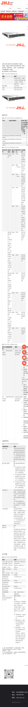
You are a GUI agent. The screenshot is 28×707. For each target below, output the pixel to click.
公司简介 (19, 8)
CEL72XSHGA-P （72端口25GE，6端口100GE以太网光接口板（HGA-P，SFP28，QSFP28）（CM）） (13, 649)
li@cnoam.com (20, 697)
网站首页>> (8, 11)
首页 (10, 8)
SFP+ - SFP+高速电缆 (25, 386)
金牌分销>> (14, 11)
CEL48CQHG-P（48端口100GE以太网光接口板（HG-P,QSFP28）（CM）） (13, 652)
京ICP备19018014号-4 (16, 702)
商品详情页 (20, 11)
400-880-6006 (20, 694)
